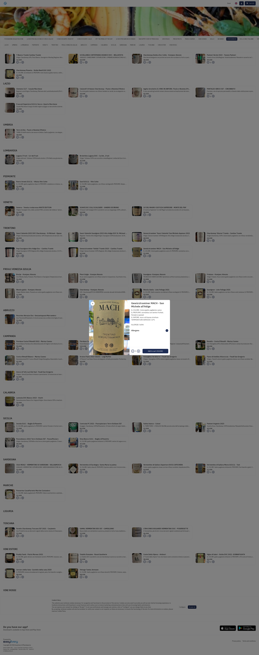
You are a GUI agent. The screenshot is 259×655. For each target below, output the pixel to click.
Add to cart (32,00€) (155, 351)
